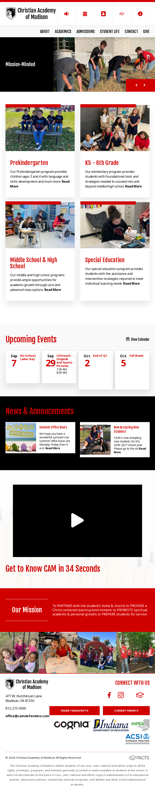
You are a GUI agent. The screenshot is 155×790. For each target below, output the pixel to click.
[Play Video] (77, 521)
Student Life (110, 31)
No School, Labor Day (28, 357)
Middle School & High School (33, 263)
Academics (63, 31)
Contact (131, 31)
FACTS (140, 695)
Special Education (105, 260)
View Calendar (140, 339)
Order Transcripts (74, 710)
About (45, 31)
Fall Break (137, 355)
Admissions (85, 31)
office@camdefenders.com (27, 716)
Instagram (121, 695)
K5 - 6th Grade (102, 162)
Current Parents (126, 710)
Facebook (109, 695)
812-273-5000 (15, 708)
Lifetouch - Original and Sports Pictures (64, 361)
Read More (133, 186)
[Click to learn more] (40, 128)
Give (146, 31)
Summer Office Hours (53, 427)
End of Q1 (100, 355)
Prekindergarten (29, 162)
